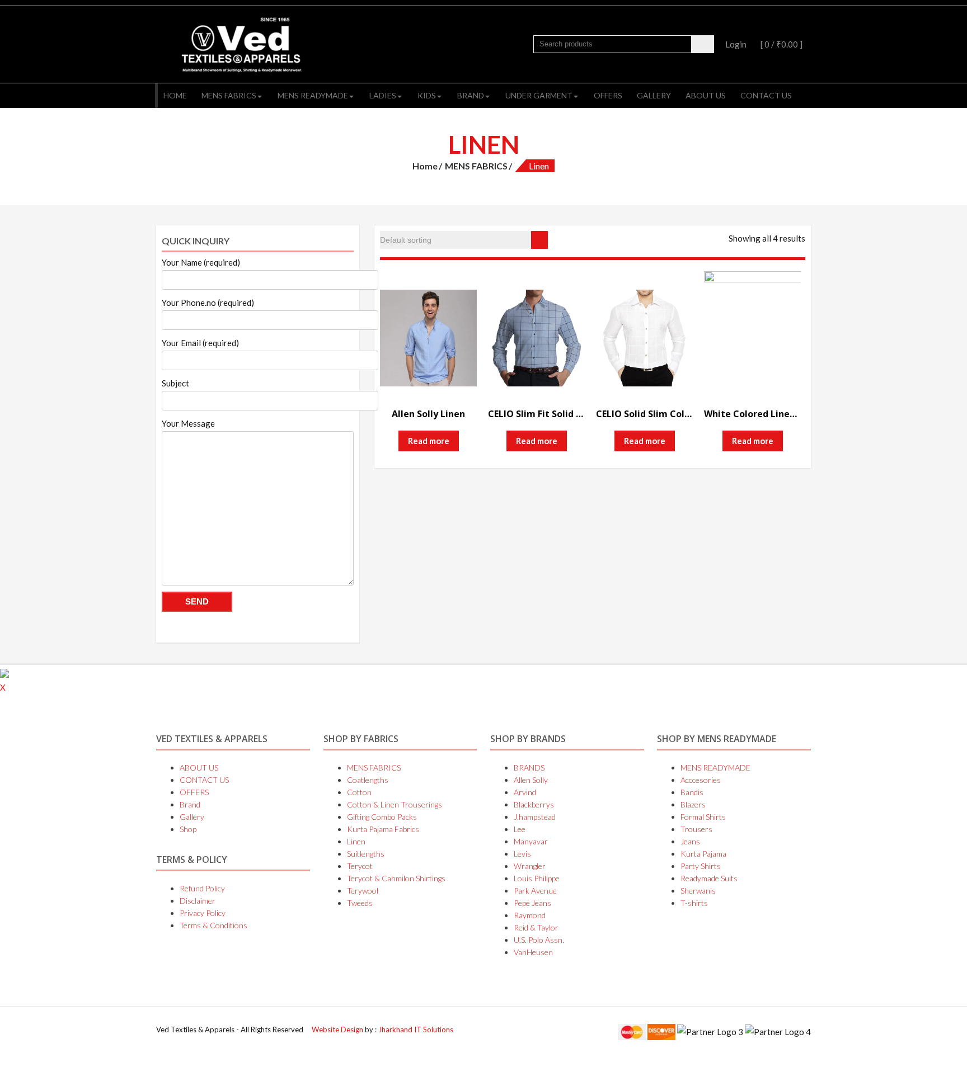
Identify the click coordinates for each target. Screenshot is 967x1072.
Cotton (359, 792)
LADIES (382, 95)
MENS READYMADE (313, 95)
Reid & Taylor (536, 927)
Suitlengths (365, 853)
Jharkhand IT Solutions (415, 1029)
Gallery (654, 95)
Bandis (691, 792)
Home (175, 95)
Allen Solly (531, 780)
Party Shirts (700, 866)
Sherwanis (698, 890)
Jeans (690, 841)
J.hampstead (535, 816)
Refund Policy (202, 888)
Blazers (693, 804)
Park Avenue (535, 890)
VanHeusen (533, 952)
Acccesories (700, 780)
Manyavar (531, 841)
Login (736, 44)
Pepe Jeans (532, 903)
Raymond (530, 915)
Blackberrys (534, 804)
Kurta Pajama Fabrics (383, 829)
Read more (428, 441)
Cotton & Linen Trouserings (394, 804)
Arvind (525, 792)
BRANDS (529, 767)
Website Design (338, 1029)
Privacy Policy (203, 913)
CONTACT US (766, 95)
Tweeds (360, 903)
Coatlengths (367, 780)
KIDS (426, 95)
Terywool (362, 890)
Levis (522, 853)
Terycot (360, 866)
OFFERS (608, 95)
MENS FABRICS (228, 95)
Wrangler (530, 866)
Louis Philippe (537, 878)
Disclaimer (197, 900)
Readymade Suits (709, 878)
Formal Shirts (703, 816)
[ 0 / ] (780, 44)
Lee (519, 829)
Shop (188, 829)
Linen (356, 841)
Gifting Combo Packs (382, 816)
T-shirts (694, 903)
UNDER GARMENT (538, 95)
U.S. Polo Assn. (539, 940)
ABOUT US (706, 95)
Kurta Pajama (703, 853)
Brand (470, 95)
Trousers (696, 829)
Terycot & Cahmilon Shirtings (396, 878)
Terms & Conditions (213, 925)
